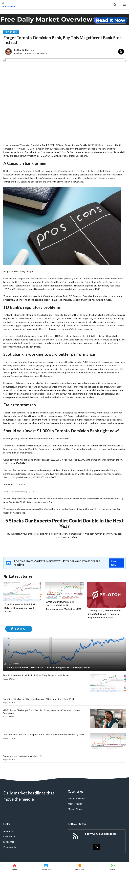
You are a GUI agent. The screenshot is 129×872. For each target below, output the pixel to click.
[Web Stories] (80, 867)
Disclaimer (8, 841)
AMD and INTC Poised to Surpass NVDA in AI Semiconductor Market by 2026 (63, 605)
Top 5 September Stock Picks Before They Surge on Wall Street (20, 608)
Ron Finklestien (25, 50)
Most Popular (75, 803)
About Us (8, 831)
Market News (11, 32)
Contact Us (9, 836)
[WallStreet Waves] (8, 4)
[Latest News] (46, 867)
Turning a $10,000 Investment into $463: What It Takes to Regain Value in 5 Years (104, 614)
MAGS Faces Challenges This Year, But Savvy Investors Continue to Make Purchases (41, 712)
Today (71, 798)
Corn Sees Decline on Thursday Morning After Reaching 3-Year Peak (38, 699)
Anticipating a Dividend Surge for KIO (22, 755)
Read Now (114, 563)
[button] (115, 4)
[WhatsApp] (113, 867)
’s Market (80, 798)
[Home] (14, 867)
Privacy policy (10, 846)
